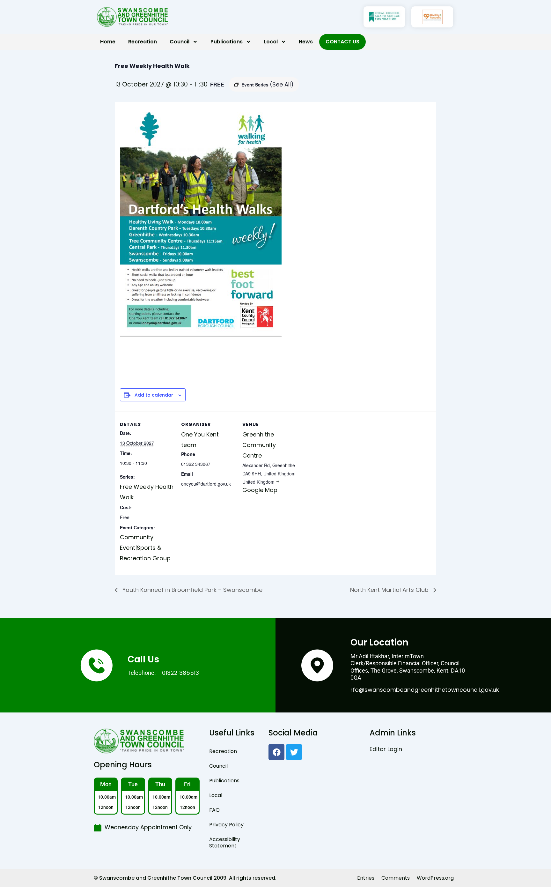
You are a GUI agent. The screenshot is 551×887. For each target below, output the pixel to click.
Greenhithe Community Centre (259, 444)
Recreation (142, 41)
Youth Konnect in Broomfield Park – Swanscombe (191, 590)
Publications (226, 41)
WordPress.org (435, 878)
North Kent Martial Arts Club (390, 590)
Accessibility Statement (224, 842)
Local (271, 41)
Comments (395, 878)
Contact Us (342, 41)
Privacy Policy (226, 824)
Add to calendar (154, 395)
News (306, 41)
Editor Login (386, 749)
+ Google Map (261, 486)
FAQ (214, 810)
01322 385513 (180, 673)
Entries (365, 878)
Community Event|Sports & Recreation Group (145, 547)
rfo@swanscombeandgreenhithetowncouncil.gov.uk (424, 690)
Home (107, 41)
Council (179, 41)
